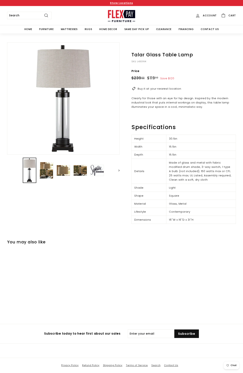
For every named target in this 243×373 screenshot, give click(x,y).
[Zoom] (63, 98)
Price (135, 71)
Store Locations (121, 3)
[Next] (117, 170)
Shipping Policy (112, 365)
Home (28, 29)
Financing (186, 29)
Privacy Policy (70, 365)
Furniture (46, 29)
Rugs (88, 29)
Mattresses (69, 29)
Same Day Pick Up (136, 29)
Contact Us (210, 29)
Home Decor (108, 29)
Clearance (163, 29)
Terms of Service (137, 365)
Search (156, 365)
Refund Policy (90, 365)
